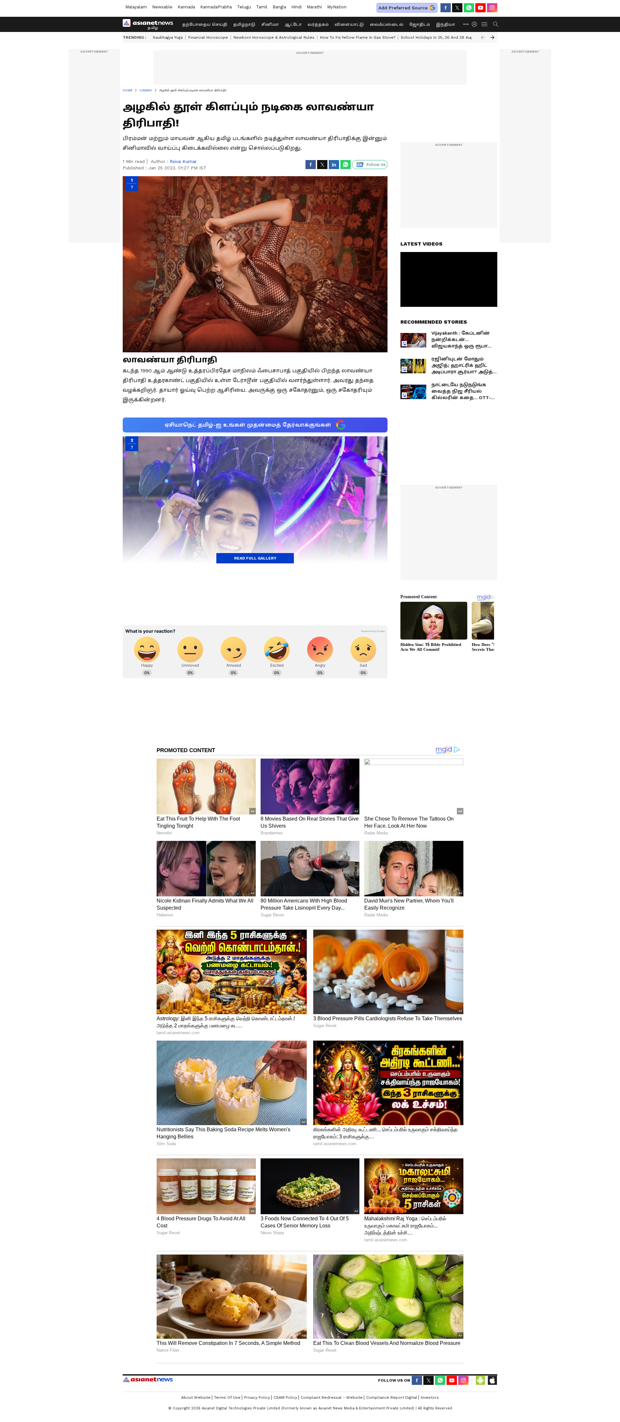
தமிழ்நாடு (244, 24)
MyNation (336, 7)
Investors (430, 1397)
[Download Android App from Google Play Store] (480, 1380)
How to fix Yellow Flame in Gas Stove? (357, 37)
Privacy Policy (257, 1397)
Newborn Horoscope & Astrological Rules (274, 37)
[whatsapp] (469, 7)
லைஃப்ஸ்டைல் (386, 24)
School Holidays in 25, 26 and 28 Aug (436, 37)
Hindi (296, 7)
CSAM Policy (285, 1397)
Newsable (162, 7)
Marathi (314, 7)
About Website (196, 1397)
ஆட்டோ (293, 24)
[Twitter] (457, 7)
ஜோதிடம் (419, 24)
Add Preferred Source (403, 7)
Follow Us (376, 164)
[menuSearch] (495, 24)
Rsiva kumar (183, 161)
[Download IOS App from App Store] (492, 1380)
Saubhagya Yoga (168, 37)
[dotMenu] (466, 24)
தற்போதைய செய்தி (204, 24)
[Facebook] (445, 7)
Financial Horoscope (208, 37)
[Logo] (150, 24)
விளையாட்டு (349, 24)
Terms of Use (227, 1397)
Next (492, 37)
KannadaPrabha (216, 7)
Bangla (279, 7)
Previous (483, 37)
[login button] (476, 24)
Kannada (186, 7)
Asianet (148, 1379)
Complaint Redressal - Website (332, 1397)
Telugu (244, 7)
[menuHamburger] (484, 24)
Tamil (261, 7)
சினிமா (270, 24)
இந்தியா (445, 24)
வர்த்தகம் (318, 24)
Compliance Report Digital (391, 1397)
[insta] (492, 7)
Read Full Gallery (255, 558)
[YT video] (480, 7)
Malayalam (136, 7)
